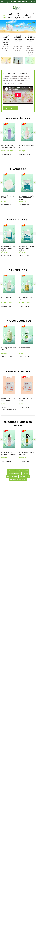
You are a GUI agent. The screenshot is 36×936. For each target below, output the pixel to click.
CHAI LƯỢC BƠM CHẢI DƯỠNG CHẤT (8, 146)
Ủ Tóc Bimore (24, 347)
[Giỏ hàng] (34, 1)
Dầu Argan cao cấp (25, 298)
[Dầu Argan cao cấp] (27, 284)
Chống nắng (11, 471)
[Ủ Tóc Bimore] (27, 335)
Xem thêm (10, 107)
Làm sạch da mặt (18, 219)
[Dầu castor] (9, 284)
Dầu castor (6, 297)
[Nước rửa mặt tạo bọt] (27, 132)
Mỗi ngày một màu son (14, 474)
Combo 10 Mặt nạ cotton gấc (8, 399)
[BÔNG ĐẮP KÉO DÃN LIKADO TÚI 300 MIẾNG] (27, 183)
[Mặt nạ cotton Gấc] (27, 385)
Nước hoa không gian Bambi (18, 423)
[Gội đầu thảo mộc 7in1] (9, 335)
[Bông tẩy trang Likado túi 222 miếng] (9, 234)
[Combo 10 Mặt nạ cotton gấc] (9, 385)
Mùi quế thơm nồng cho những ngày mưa (18, 38)
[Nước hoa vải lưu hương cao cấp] (9, 439)
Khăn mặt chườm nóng (8, 196)
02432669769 (12, 1)
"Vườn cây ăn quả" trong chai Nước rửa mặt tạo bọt (6, 39)
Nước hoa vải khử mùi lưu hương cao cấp (9, 454)
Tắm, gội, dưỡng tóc (18, 320)
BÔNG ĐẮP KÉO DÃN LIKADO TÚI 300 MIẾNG (26, 197)
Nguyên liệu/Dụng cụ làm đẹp (18, 479)
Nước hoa (25, 474)
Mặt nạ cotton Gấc (25, 399)
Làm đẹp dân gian (24, 476)
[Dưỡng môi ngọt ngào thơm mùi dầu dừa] (30, 60)
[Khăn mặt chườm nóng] (9, 183)
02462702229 (22, 1)
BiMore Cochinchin (18, 371)
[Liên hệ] (33, 15)
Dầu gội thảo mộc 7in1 (8, 348)
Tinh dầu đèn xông (12, 476)
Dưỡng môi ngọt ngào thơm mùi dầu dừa (30, 38)
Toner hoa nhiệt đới (22, 471)
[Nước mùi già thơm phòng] (27, 439)
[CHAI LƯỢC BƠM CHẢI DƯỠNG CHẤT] (9, 132)
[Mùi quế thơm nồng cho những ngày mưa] (18, 60)
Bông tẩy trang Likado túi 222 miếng (8, 248)
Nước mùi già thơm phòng (26, 453)
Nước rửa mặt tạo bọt (26, 146)
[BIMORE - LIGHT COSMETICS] (18, 7)
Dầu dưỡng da (18, 269)
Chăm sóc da (18, 168)
